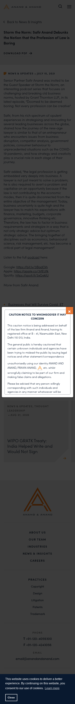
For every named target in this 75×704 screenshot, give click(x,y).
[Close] (69, 310)
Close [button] (11, 697)
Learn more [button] (52, 688)
